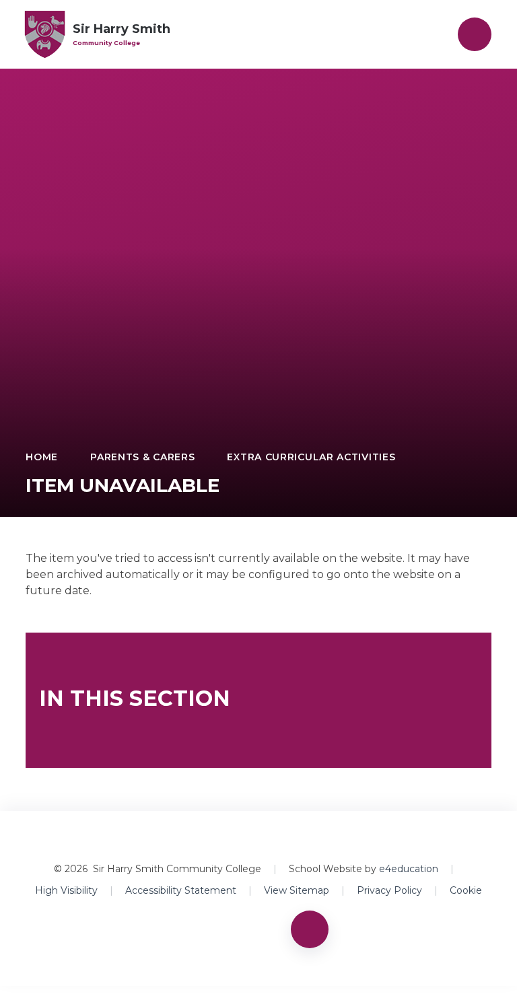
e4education (408, 869)
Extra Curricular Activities (311, 457)
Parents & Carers (142, 457)
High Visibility (66, 890)
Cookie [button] (466, 890)
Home (42, 457)
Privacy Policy (389, 890)
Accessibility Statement (180, 890)
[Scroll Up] (310, 929)
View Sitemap (296, 890)
